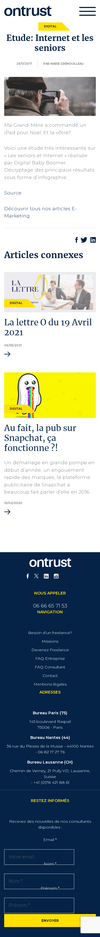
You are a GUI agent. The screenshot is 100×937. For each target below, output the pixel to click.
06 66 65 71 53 (50, 606)
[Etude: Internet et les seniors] (50, 96)
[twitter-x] (36, 577)
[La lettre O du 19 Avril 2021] (50, 292)
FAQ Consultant (50, 667)
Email (50, 839)
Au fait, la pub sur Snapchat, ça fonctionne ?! (40, 438)
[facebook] (28, 577)
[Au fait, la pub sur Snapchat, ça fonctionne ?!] (50, 395)
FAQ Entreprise (50, 658)
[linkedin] (46, 577)
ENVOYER (50, 920)
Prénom (50, 888)
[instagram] (56, 577)
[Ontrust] (27, 11)
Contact (50, 675)
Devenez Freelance (50, 649)
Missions (50, 641)
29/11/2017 (24, 64)
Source (12, 193)
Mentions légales (50, 684)
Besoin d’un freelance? (50, 632)
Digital (50, 26)
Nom (50, 863)
